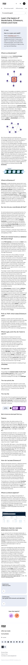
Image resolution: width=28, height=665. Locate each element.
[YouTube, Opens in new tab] (11, 642)
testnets (3, 540)
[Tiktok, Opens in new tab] (22, 642)
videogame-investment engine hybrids (10, 575)
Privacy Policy (4, 652)
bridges (11, 568)
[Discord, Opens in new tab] (17, 642)
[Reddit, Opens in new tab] (19, 642)
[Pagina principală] (1, 8)
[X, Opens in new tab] (2, 642)
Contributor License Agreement (8, 655)
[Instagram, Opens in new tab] (14, 642)
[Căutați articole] (16, 3)
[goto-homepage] (4, 3)
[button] (4, 646)
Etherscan (3, 505)
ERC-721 (15, 427)
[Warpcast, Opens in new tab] (8, 642)
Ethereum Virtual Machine (10, 194)
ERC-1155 (21, 427)
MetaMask (23, 481)
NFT (2, 430)
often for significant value (7, 448)
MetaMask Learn (12, 35)
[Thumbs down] (17, 615)
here (12, 309)
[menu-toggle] (24, 3)
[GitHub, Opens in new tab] (5, 642)
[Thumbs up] (11, 615)
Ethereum (3, 183)
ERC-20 (20, 424)
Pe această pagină (7, 13)
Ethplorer (10, 505)
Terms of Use (4, 654)
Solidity (24, 195)
